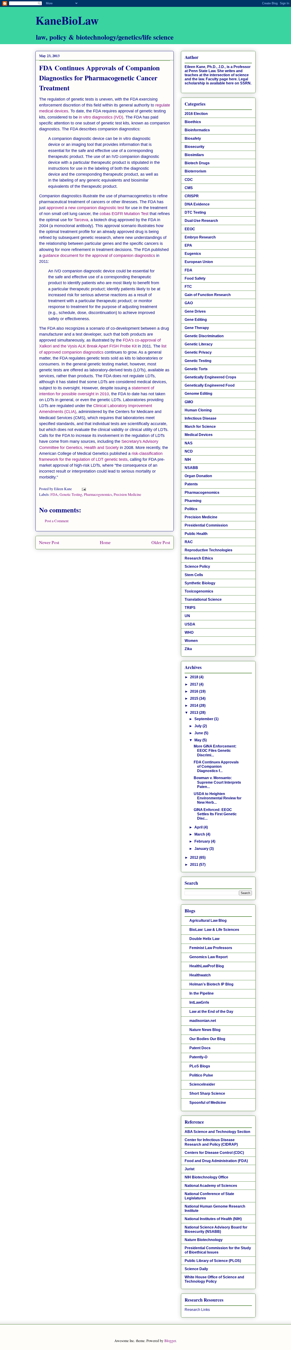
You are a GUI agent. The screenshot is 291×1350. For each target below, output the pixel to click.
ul (79, 459)
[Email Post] (83, 488)
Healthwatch (200, 975)
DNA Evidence (197, 204)
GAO (189, 303)
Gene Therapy (197, 328)
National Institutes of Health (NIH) (213, 1219)
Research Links (197, 1310)
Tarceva (81, 220)
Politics (191, 509)
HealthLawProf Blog (206, 966)
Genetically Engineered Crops (210, 377)
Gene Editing (196, 320)
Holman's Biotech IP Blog (211, 984)
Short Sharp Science (207, 1093)
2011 (194, 864)
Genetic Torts (196, 369)
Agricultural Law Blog (208, 920)
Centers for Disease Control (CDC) (214, 1153)
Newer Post (49, 542)
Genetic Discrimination (204, 336)
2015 (194, 698)
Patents (191, 484)
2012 (194, 857)
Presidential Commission (206, 525)
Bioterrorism (195, 171)
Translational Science (203, 599)
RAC (189, 542)
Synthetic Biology (200, 583)
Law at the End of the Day (211, 1011)
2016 (194, 691)
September (204, 719)
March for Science (200, 426)
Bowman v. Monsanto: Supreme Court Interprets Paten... (217, 782)
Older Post (160, 542)
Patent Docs (200, 1048)
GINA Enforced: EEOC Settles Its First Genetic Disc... (215, 814)
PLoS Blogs (199, 1066)
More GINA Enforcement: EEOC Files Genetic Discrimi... (215, 750)
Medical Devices (199, 435)
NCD (189, 451)
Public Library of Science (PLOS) (213, 1261)
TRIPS (190, 608)
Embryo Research (200, 237)
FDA (54, 494)
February (202, 841)
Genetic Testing (71, 494)
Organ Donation (198, 476)
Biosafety (193, 138)
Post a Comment (56, 520)
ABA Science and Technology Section (217, 1132)
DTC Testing (195, 212)
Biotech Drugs (197, 163)
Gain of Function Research (208, 295)
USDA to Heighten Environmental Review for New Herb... (217, 798)
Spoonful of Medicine (207, 1102)
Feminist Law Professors (210, 948)
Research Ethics (199, 558)
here (233, 79)
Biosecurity (194, 147)
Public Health (196, 534)
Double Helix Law (204, 939)
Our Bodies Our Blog (207, 1039)
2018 (194, 677)
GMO (189, 402)
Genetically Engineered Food (210, 385)
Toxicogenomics (199, 591)
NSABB (191, 468)
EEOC (190, 229)
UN (187, 616)
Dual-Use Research (201, 221)
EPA (188, 245)
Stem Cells (194, 575)
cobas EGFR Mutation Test (124, 213)
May (198, 740)
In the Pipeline (201, 993)
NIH (188, 459)
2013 (194, 712)
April (198, 827)
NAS (189, 443)
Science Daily (196, 1269)
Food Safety (195, 278)
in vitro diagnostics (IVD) (101, 117)
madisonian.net (202, 1021)
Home (105, 542)
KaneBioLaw (67, 20)
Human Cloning (198, 410)
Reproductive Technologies (208, 550)
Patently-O (198, 1057)
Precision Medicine (127, 494)
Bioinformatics (197, 130)
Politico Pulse (201, 1075)
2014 (194, 705)
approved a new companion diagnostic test (85, 207)
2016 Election (196, 114)
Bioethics (193, 122)
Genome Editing (198, 393)
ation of (88, 459)
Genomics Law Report (208, 957)
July (198, 726)
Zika (188, 649)
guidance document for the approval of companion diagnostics (99, 255)
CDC (189, 180)
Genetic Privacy (198, 352)
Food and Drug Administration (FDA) (216, 1161)
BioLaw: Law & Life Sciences (214, 930)
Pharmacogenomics (98, 494)
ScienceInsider (202, 1084)
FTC (188, 287)
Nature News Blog (205, 1030)
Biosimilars (194, 155)
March (200, 834)
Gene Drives (195, 311)
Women (191, 641)
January (201, 849)
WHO (189, 632)
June (199, 733)
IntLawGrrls (199, 1002)
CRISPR (192, 196)
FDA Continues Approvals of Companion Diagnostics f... (216, 766)
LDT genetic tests (112, 459)
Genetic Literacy (199, 344)
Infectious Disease (200, 418)
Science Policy (197, 566)
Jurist (189, 1169)
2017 (194, 684)
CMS (189, 188)
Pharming (193, 501)
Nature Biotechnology (204, 1240)
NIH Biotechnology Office (206, 1177)
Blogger (170, 1340)
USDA (190, 624)
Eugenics (193, 254)
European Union (199, 262)
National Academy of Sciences (211, 1186)
